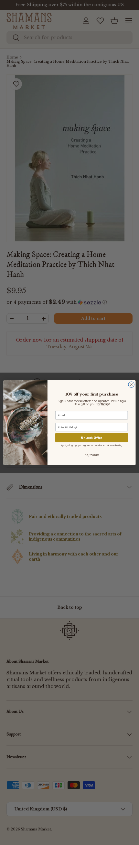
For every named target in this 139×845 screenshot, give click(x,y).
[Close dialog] (131, 384)
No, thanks (91, 455)
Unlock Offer (91, 437)
